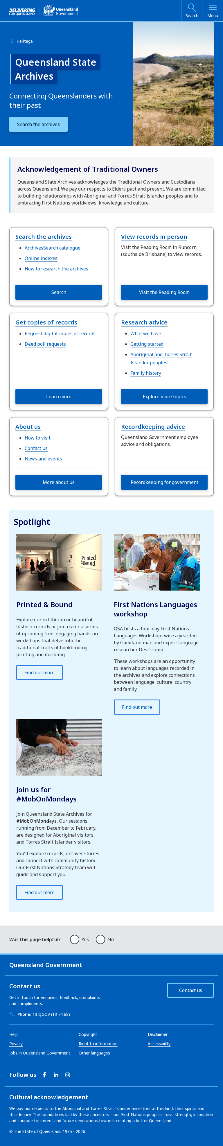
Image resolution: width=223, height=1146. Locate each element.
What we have (145, 333)
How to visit (38, 438)
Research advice (144, 322)
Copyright (88, 1034)
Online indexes (41, 258)
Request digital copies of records (60, 333)
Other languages (94, 1053)
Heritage (25, 41)
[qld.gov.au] (43, 10)
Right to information (98, 1043)
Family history (145, 373)
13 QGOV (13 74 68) (51, 1014)
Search (192, 15)
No (110, 939)
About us (28, 427)
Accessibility (159, 1043)
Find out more (39, 672)
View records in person (154, 237)
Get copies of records (46, 322)
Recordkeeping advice (153, 427)
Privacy (16, 1043)
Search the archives (43, 237)
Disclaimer (158, 1034)
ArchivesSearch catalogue (52, 248)
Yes (85, 939)
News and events (43, 458)
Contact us (36, 448)
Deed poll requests (45, 344)
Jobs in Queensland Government (39, 1053)
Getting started (146, 344)
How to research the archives (56, 269)
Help (13, 1034)
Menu (212, 15)
